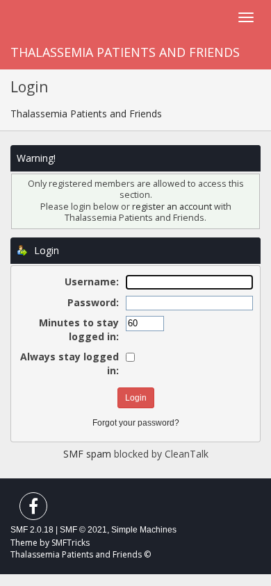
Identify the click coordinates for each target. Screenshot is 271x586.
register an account (172, 206)
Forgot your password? (135, 423)
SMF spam (87, 453)
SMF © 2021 (83, 530)
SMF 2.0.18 (32, 530)
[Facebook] (33, 509)
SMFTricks (70, 543)
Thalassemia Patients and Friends (125, 52)
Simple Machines (143, 530)
